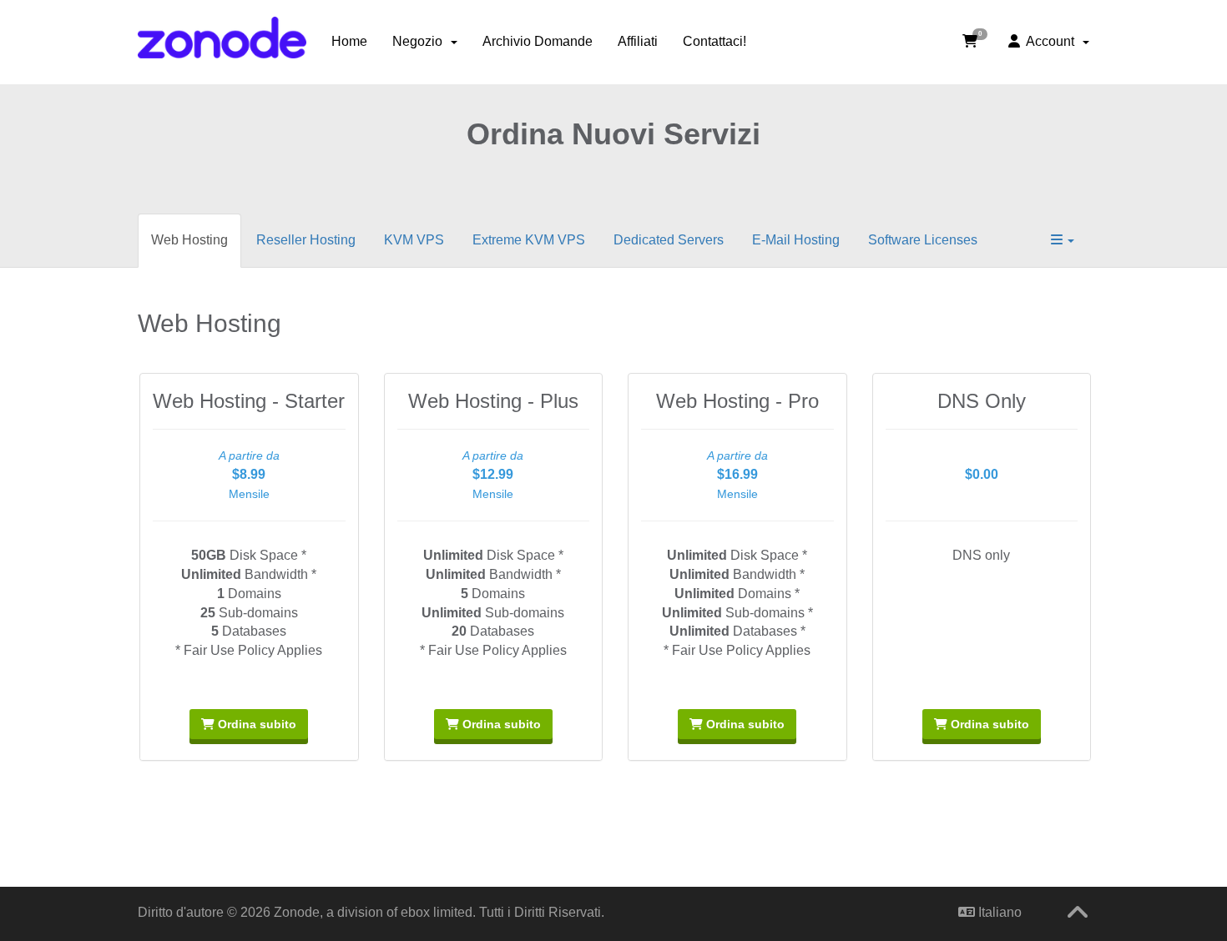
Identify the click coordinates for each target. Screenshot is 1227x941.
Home (349, 41)
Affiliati (638, 41)
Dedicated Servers (669, 240)
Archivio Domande (537, 41)
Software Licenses (922, 240)
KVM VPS (414, 240)
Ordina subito (255, 724)
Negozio (420, 41)
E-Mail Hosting (796, 240)
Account (1050, 41)
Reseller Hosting (306, 240)
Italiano (998, 912)
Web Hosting (189, 240)
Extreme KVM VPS (528, 240)
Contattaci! (714, 41)
